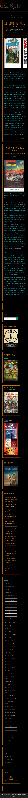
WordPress (18, 794)
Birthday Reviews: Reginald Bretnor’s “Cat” (15, 149)
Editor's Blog (8, 622)
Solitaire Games (9, 715)
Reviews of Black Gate (10, 690)
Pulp (6, 684)
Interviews (7, 649)
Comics (7, 606)
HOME (5, 306)
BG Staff (7, 592)
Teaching (7, 721)
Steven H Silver (10, 30)
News (6, 670)
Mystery (7, 664)
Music (6, 661)
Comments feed (9, 759)
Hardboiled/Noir (9, 646)
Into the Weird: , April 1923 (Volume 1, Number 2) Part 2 (11, 531)
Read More (22, 138)
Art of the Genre (9, 586)
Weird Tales (8, 735)
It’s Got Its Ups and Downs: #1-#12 (11, 499)
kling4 (6, 521)
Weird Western (8, 738)
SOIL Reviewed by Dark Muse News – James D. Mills (10, 506)
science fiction (8, 706)
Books (6, 603)
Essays (6, 625)
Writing (7, 741)
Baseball (7, 589)
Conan (6, 609)
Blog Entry (7, 600)
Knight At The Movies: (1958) (10, 560)
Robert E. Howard (9, 698)
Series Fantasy (8, 709)
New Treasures (8, 667)
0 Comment (17, 155)
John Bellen (8, 558)
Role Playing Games (10, 701)
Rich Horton (8, 695)
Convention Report (9, 615)
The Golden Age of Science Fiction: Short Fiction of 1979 (14, 24)
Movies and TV (8, 658)
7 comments (19, 30)
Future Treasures (9, 634)
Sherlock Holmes (9, 712)
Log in (6, 753)
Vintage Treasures (9, 732)
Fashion (7, 628)
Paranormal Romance (10, 676)
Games (6, 637)
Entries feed (8, 756)
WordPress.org (8, 762)
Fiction (6, 631)
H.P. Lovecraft (8, 643)
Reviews (7, 687)
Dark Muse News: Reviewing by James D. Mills (11, 509)
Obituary (7, 673)
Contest (7, 612)
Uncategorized (8, 729)
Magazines (7, 655)
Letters (7, 652)
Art (6, 583)
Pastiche (7, 681)
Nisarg (14, 796)
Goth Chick (7, 640)
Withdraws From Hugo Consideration (10, 523)
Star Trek (7, 718)
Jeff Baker (7, 497)
